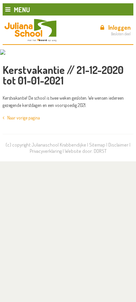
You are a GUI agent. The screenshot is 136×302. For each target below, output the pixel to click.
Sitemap (97, 145)
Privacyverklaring (46, 151)
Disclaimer (118, 145)
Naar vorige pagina (22, 117)
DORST (100, 151)
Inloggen (119, 27)
